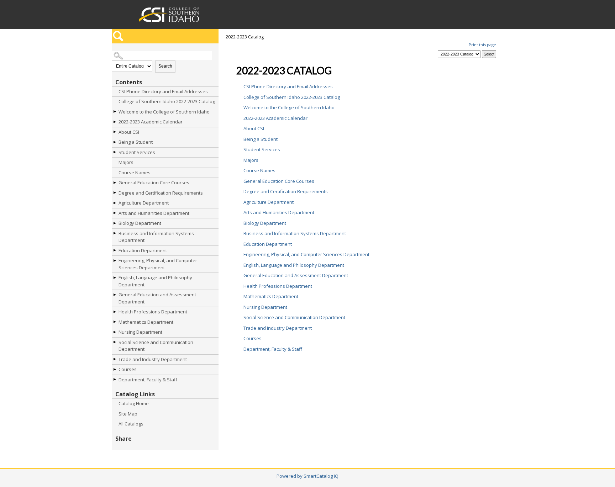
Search (165, 66)
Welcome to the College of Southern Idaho (164, 111)
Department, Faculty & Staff (148, 379)
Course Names (135, 172)
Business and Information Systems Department (156, 237)
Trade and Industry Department (153, 359)
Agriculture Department (144, 203)
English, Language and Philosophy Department (155, 281)
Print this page (482, 44)
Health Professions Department (153, 311)
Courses (128, 369)
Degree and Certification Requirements (161, 193)
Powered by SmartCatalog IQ (307, 476)
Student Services (137, 152)
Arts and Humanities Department (154, 213)
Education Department (143, 250)
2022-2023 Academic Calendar (151, 121)
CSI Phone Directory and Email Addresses (163, 91)
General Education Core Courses (154, 182)
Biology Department (140, 223)
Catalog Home (134, 403)
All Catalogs (131, 423)
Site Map (128, 414)
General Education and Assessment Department (157, 298)
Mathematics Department (146, 322)
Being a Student (136, 142)
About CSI (129, 132)
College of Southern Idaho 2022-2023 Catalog (167, 101)
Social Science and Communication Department (156, 346)
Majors (126, 162)
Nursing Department (140, 332)
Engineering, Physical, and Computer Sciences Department (158, 264)
